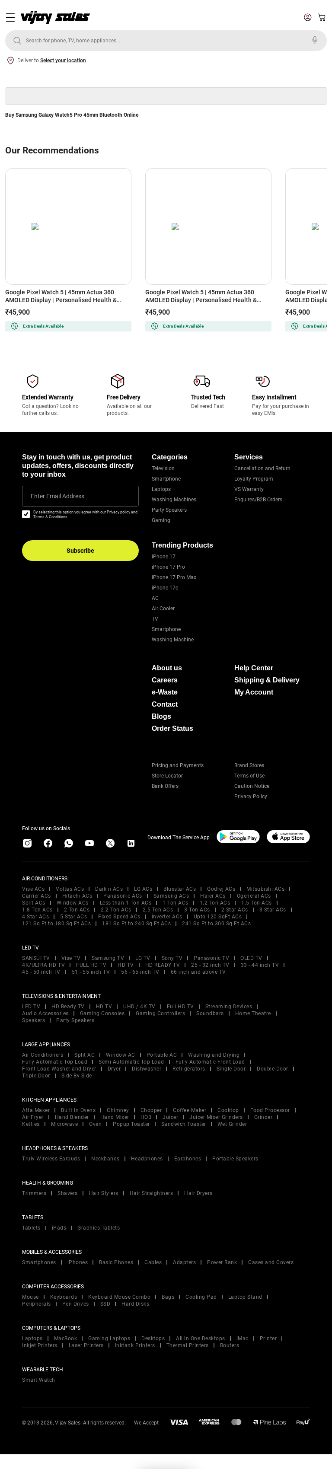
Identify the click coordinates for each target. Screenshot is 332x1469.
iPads (59, 1228)
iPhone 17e (165, 588)
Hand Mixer (114, 1117)
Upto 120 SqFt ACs (218, 917)
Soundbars (210, 1013)
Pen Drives (75, 1304)
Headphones (147, 1159)
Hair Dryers (198, 1193)
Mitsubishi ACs (265, 889)
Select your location (63, 60)
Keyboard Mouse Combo (119, 1297)
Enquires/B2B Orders (258, 500)
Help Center (253, 668)
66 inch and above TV (198, 972)
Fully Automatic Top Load (54, 1062)
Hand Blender (72, 1117)
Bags (168, 1297)
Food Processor (270, 1110)
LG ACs (143, 889)
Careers (165, 680)
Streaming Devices (228, 1007)
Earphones (187, 1159)
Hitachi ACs (77, 896)
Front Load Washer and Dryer (59, 1069)
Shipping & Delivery (267, 680)
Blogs (161, 716)
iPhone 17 (164, 557)
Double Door (272, 1069)
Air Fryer (33, 1117)
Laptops (161, 489)
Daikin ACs (109, 889)
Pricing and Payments (178, 765)
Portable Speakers (235, 1159)
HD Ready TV (68, 1007)
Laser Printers (86, 1345)
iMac (242, 1338)
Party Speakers (169, 510)
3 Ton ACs (197, 910)
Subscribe (80, 550)
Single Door (231, 1069)
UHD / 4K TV (139, 1007)
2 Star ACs (234, 910)
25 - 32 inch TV (210, 965)
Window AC (120, 1055)
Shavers (67, 1193)
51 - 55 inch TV (91, 972)
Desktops (153, 1338)
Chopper (151, 1110)
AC (155, 598)
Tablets (31, 1228)
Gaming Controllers (160, 1013)
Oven (95, 1124)
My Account (253, 692)
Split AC (84, 1055)
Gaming (161, 520)
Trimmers (34, 1193)
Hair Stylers (103, 1193)
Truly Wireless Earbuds (51, 1159)
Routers (229, 1345)
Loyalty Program (253, 479)
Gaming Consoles (102, 1013)
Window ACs (73, 903)
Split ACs (33, 903)
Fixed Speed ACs (119, 917)
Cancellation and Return (262, 468)
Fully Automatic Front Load (210, 1062)
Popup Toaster (131, 1124)
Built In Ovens (78, 1110)
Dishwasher (146, 1069)
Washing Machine (173, 640)
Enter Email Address (57, 496)
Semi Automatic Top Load (131, 1062)
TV (155, 619)
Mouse (30, 1297)
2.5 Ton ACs (158, 910)
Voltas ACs (70, 889)
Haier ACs (213, 896)
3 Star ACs (272, 910)
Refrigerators (188, 1069)
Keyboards (63, 1297)
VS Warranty (249, 489)
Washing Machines (174, 500)
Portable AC (162, 1055)
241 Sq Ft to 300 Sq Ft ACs (216, 924)
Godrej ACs (221, 889)
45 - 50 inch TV (41, 972)
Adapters (184, 1262)
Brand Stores (249, 765)
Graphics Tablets (98, 1228)
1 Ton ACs (175, 903)
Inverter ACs (167, 917)
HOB (146, 1117)
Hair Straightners (151, 1193)
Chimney (118, 1110)
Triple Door (36, 1076)
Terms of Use (249, 776)
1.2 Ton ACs (215, 903)
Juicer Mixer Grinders (216, 1117)
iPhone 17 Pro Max (174, 577)
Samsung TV (108, 958)
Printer (268, 1338)
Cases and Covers (271, 1262)
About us (167, 668)
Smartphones (39, 1262)
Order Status (172, 728)
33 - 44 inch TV (260, 965)
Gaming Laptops (109, 1338)
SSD (105, 1304)
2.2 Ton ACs (116, 910)
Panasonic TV (211, 958)
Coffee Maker (189, 1110)
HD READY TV (162, 965)
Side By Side (76, 1076)
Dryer (114, 1069)
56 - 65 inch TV (140, 972)
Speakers (33, 1020)
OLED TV (251, 958)
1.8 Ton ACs (37, 910)
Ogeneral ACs (254, 896)
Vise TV (71, 958)
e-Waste (165, 692)
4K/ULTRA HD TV (43, 965)
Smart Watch (38, 1380)
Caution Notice (251, 786)
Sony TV (172, 958)
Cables (153, 1262)
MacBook (65, 1338)
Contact (165, 704)
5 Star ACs (73, 917)
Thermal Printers (187, 1345)
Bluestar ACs (179, 889)
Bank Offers (165, 786)
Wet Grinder (232, 1124)
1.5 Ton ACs (256, 903)
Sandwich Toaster (183, 1124)
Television (163, 468)
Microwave (64, 1124)
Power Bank (222, 1262)
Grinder (263, 1117)
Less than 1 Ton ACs (126, 903)
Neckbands (105, 1159)
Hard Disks (135, 1304)
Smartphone (166, 479)
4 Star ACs (35, 917)
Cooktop (228, 1110)
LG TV (142, 958)
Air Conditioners (42, 1055)
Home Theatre (253, 1013)
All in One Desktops (200, 1338)
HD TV (126, 965)
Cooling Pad (201, 1297)
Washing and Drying (213, 1055)
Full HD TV (180, 1007)
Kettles (31, 1124)
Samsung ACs (171, 896)
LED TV (31, 1007)
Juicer (170, 1117)
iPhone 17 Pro (168, 567)
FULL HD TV (91, 965)
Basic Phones (116, 1262)
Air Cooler (163, 608)
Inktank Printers (135, 1345)
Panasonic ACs (122, 896)
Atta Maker (36, 1110)
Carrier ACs (36, 896)
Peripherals (36, 1304)
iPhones (77, 1262)
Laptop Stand (245, 1297)
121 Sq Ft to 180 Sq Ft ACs (56, 924)
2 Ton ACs (77, 910)
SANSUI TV (36, 958)
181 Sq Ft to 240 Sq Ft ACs (136, 924)
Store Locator (167, 776)
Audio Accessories (45, 1013)
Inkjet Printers (39, 1345)
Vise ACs (33, 889)
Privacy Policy (250, 796)
